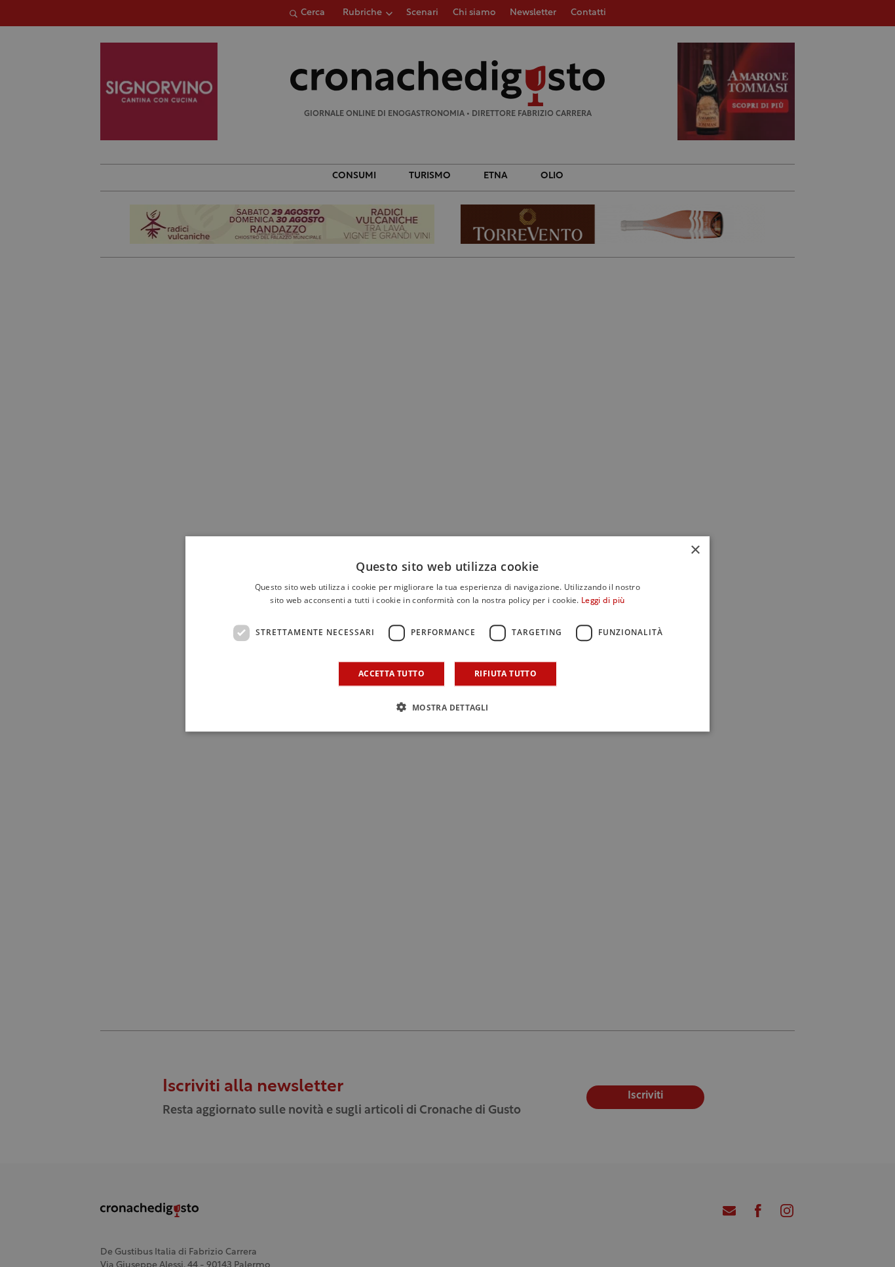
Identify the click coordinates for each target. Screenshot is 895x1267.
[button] (447, 706)
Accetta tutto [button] (391, 672)
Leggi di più (603, 601)
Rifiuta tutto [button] (505, 672)
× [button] (695, 550)
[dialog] (447, 633)
